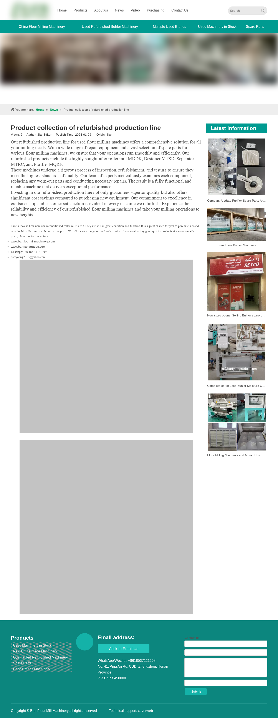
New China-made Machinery (35, 651)
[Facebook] (101, 687)
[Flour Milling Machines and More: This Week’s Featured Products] (236, 422)
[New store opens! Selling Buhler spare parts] (236, 281)
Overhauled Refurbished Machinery (40, 657)
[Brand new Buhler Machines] (236, 224)
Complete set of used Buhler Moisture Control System (236, 385)
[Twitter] (117, 687)
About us (101, 10)
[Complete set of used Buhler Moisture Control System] (236, 352)
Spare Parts (22, 663)
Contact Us (180, 10)
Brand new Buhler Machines (236, 245)
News (119, 10)
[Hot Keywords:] (263, 11)
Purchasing (155, 10)
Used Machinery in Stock (32, 645)
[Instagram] (134, 687)
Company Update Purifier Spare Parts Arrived (236, 200)
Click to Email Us (123, 649)
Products (80, 10)
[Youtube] (126, 687)
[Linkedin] (109, 687)
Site (109, 134)
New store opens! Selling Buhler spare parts (236, 315)
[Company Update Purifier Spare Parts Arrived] (236, 166)
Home (62, 10)
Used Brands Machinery (31, 669)
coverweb (145, 711)
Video (135, 10)
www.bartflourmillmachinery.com (33, 241)
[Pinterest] (142, 687)
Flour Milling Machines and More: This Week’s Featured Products (236, 455)
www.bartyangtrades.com (28, 246)
